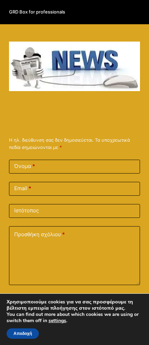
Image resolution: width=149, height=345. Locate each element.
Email (22, 188)
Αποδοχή (23, 333)
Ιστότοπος (26, 210)
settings (57, 321)
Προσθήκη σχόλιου (39, 234)
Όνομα (24, 166)
